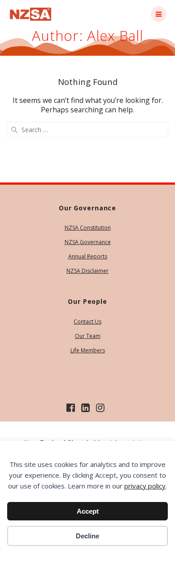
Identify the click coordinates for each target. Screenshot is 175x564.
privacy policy (145, 485)
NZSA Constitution (88, 227)
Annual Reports (87, 256)
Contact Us (87, 321)
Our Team (88, 336)
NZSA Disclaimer (87, 271)
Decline (87, 536)
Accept (88, 511)
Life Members (87, 350)
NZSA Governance (88, 242)
